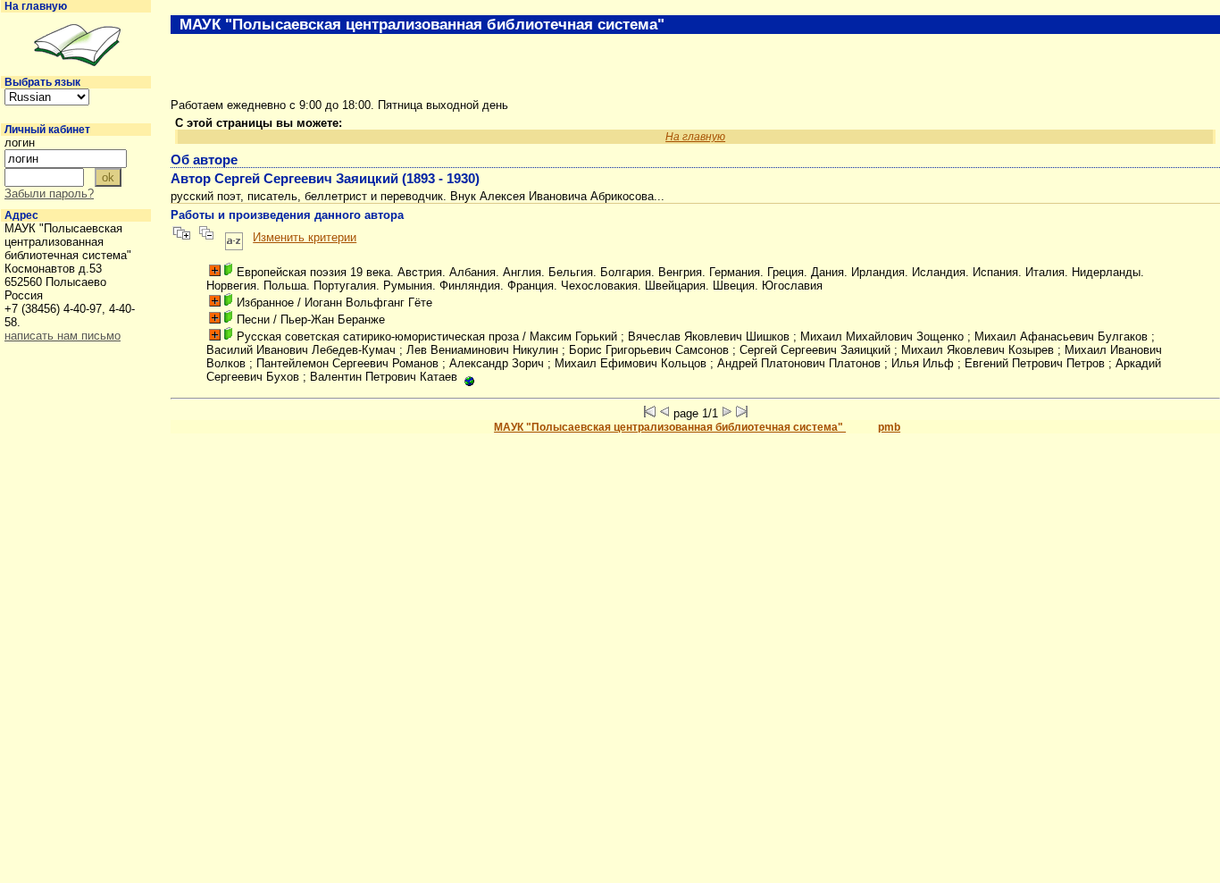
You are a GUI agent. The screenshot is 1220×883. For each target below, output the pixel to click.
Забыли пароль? (49, 193)
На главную (35, 6)
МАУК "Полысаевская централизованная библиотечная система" (670, 427)
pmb (889, 427)
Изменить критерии (304, 237)
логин (19, 142)
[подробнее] (215, 270)
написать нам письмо (62, 335)
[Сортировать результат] (234, 237)
